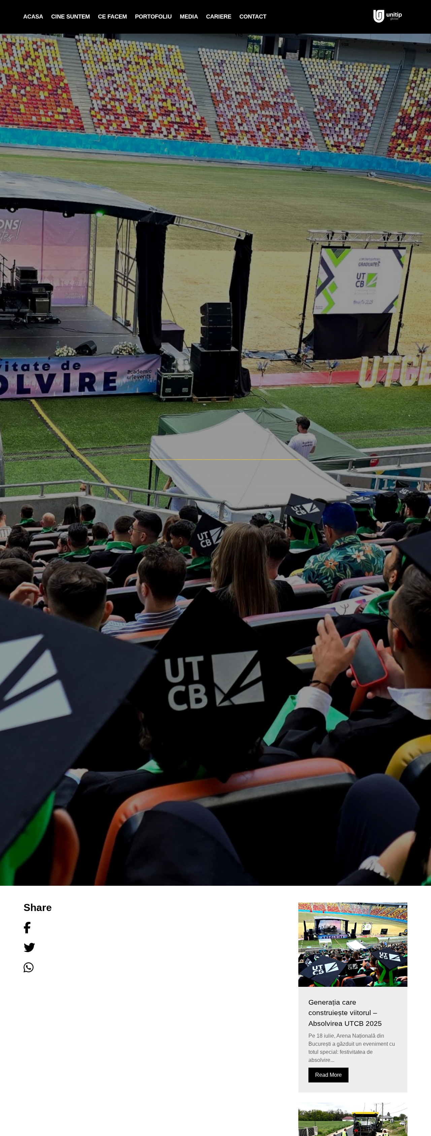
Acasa (33, 16)
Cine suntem (70, 16)
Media (189, 16)
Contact (252, 16)
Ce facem (112, 16)
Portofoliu (153, 16)
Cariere (218, 16)
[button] (42, 928)
